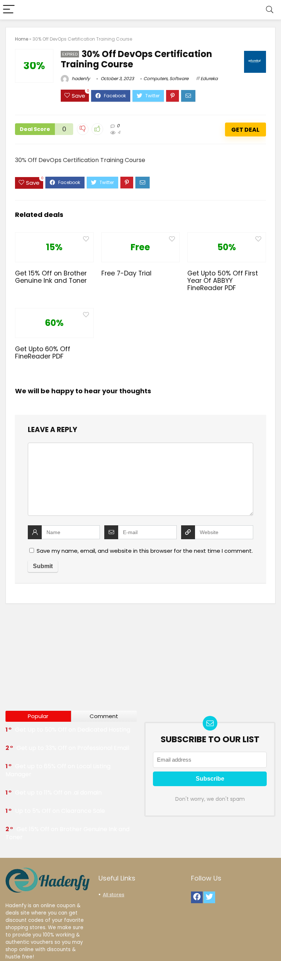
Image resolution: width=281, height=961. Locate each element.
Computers (155, 78)
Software (178, 78)
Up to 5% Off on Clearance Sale (60, 811)
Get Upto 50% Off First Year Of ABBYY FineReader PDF (222, 280)
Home (21, 39)
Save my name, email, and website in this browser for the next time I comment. (145, 551)
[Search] (269, 9)
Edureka (209, 78)
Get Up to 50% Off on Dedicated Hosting (72, 729)
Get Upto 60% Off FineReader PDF (42, 353)
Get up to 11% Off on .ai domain (58, 792)
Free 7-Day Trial (126, 273)
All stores (113, 894)
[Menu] (9, 9)
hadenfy (80, 78)
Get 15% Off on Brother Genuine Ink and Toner (51, 277)
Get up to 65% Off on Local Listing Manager (57, 770)
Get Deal (245, 129)
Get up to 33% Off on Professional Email (72, 748)
